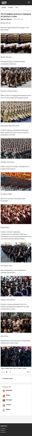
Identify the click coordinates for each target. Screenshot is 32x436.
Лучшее (4, 7)
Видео (8, 395)
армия (19, 368)
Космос (8, 404)
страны (24, 368)
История (9, 400)
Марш (11, 368)
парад (3, 368)
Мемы (8, 409)
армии (7, 368)
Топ (16, 7)
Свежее (10, 7)
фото (15, 368)
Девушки (9, 390)
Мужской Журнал (6, 19)
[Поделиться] (10, 372)
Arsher (3, 372)
